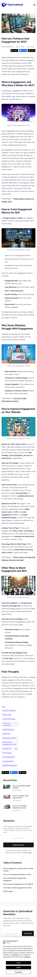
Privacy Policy (27, 852)
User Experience (8, 761)
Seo (16, 748)
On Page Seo (7, 748)
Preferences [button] (27, 957)
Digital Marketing (8, 729)
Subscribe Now (18, 845)
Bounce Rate (7, 715)
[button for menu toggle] (34, 5)
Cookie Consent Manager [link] (9, 941)
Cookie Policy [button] (15, 955)
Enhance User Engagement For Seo (9, 743)
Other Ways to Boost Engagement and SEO (17, 888)
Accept (18, 963)
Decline (18, 967)
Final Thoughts (8, 891)
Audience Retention (9, 710)
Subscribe (28, 933)
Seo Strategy (7, 753)
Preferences (18, 972)
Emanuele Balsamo (8, 47)
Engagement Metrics (9, 738)
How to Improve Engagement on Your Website (18, 884)
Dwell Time (6, 734)
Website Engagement (10, 765)
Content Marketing (9, 719)
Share (15, 50)
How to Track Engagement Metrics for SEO (17, 874)
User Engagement (8, 757)
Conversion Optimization (7, 724)
